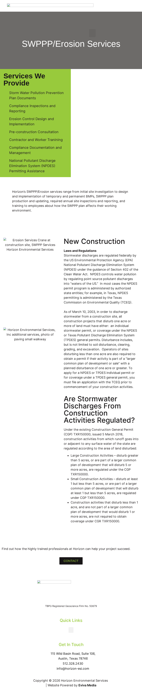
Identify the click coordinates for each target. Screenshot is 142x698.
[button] (92, 33)
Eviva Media (87, 685)
